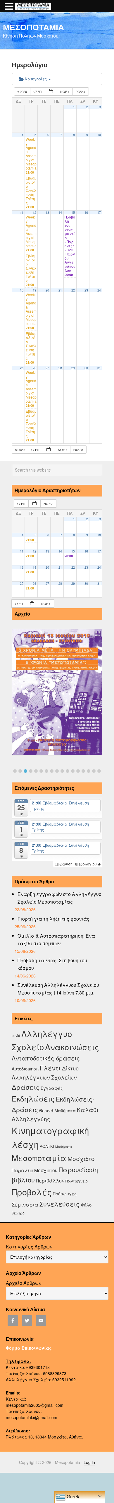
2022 (80, 91)
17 (99, 212)
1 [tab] (15, 771)
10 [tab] (62, 771)
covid (16, 1035)
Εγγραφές (52, 1088)
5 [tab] (36, 771)
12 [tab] (73, 771)
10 (99, 135)
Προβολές (32, 1192)
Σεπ (38, 91)
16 (86, 212)
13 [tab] (78, 771)
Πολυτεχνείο (76, 1180)
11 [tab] (67, 771)
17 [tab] (99, 771)
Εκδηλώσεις (33, 1098)
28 (60, 368)
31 (99, 368)
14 (60, 212)
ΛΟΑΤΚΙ (47, 1146)
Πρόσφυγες (65, 1194)
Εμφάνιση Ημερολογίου (76, 863)
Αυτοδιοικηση (25, 1068)
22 (73, 290)
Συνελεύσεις (59, 1203)
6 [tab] (41, 771)
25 (21, 368)
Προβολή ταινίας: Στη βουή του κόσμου (52, 964)
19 (34, 290)
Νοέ (64, 91)
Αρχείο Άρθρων (23, 1283)
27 (47, 368)
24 (99, 290)
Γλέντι (50, 1067)
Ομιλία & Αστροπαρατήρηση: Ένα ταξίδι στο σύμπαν (56, 939)
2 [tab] (20, 771)
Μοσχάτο (81, 1158)
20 (47, 290)
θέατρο (18, 1212)
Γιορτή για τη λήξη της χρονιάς (53, 918)
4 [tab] (30, 771)
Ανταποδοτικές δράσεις (46, 1058)
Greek (72, 1496)
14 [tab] (83, 771)
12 (34, 212)
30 (86, 368)
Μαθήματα (63, 1146)
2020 (23, 91)
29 (73, 368)
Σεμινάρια (25, 1204)
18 (21, 290)
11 (21, 212)
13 (47, 212)
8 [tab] (51, 771)
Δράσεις (25, 1087)
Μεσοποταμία (39, 1157)
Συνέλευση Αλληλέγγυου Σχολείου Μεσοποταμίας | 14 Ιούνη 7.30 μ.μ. (58, 989)
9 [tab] (57, 771)
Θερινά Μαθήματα (57, 1110)
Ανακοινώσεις (72, 1047)
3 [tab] (25, 771)
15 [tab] (88, 771)
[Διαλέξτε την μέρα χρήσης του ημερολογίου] (51, 91)
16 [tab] (94, 771)
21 (60, 290)
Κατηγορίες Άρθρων (29, 1246)
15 (73, 212)
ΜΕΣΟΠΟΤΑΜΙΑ (33, 27)
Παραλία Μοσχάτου (35, 1170)
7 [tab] (46, 771)
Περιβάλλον (50, 1180)
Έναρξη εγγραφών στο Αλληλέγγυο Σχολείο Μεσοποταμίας (59, 898)
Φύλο (86, 1205)
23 (86, 290)
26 (34, 368)
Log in (89, 1462)
